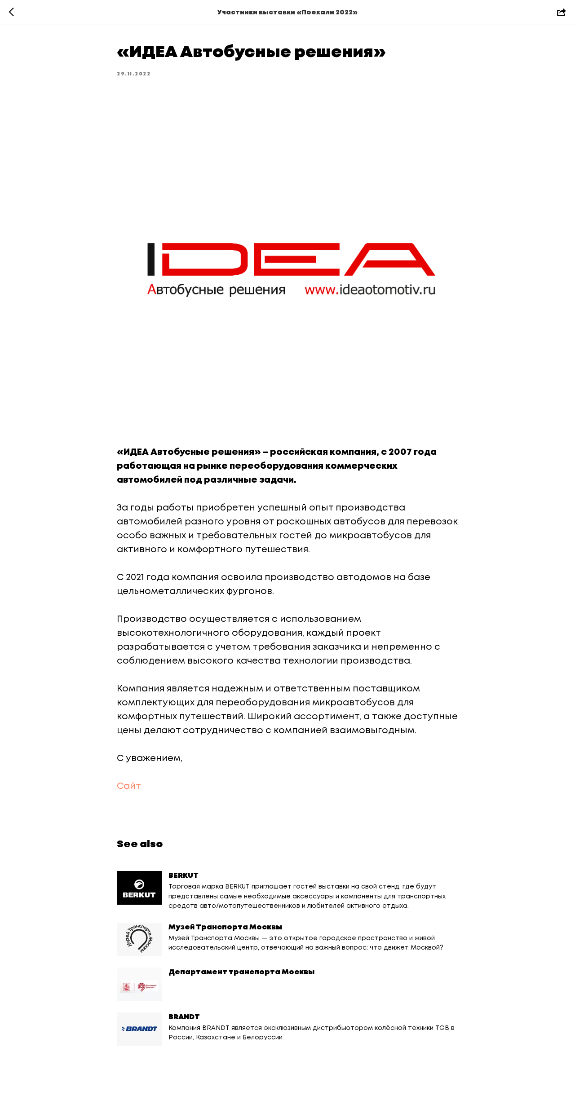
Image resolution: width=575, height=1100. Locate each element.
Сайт (129, 786)
